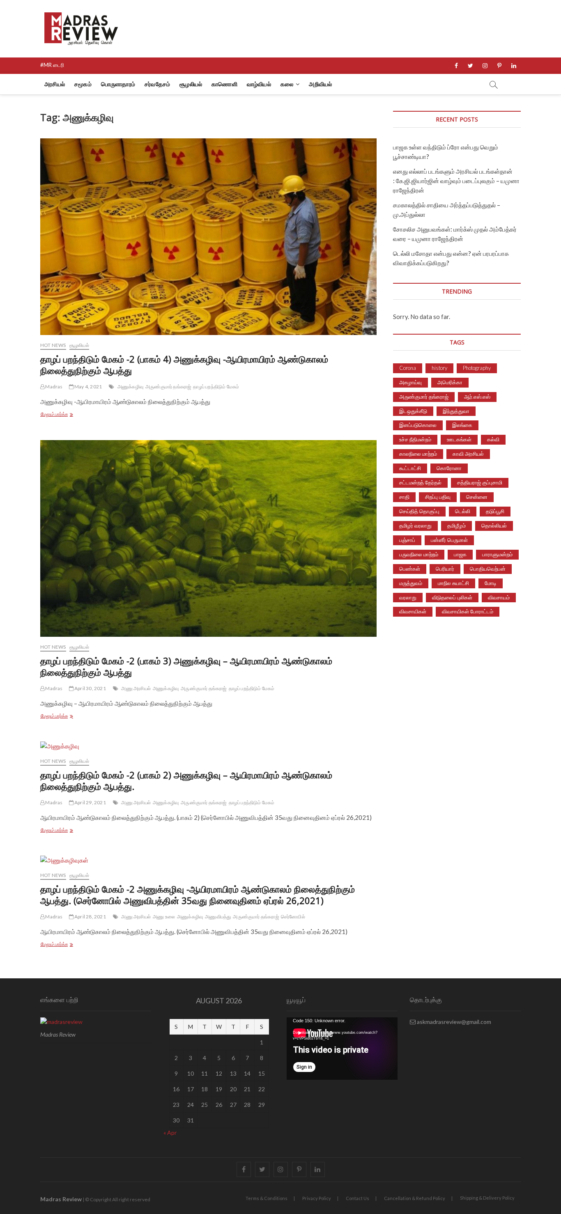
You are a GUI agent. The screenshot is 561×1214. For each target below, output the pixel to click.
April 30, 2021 (90, 688)
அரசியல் (54, 83)
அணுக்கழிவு (130, 386)
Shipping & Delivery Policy (487, 1197)
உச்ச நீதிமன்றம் (415, 439)
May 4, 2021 (88, 386)
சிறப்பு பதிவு (438, 496)
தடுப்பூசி (495, 511)
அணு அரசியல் (136, 688)
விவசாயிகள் (412, 611)
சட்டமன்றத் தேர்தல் (420, 482)
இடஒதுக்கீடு (413, 411)
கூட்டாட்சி (410, 468)
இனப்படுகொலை (418, 425)
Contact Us (357, 1198)
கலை (286, 83)
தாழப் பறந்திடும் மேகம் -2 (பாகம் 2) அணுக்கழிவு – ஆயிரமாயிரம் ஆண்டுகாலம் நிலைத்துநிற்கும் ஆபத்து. (186, 780)
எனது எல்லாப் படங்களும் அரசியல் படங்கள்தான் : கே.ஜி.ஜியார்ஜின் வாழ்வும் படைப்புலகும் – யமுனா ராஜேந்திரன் (456, 181)
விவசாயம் (499, 597)
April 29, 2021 (90, 802)
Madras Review (61, 1199)
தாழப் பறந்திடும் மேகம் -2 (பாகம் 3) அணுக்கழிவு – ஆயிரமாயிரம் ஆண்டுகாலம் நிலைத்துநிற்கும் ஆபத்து (186, 666)
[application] (342, 1048)
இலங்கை (462, 425)
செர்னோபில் (293, 916)
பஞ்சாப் (407, 540)
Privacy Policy (316, 1198)
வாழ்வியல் (259, 83)
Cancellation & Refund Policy (414, 1198)
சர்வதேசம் (157, 83)
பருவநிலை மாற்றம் (418, 554)
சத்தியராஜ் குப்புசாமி (479, 482)
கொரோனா (449, 468)
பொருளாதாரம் (118, 83)
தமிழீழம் (456, 525)
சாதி (404, 496)
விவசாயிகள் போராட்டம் (467, 611)
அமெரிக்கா (449, 382)
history (439, 368)
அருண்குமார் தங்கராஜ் (168, 386)
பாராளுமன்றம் (497, 554)
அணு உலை (164, 916)
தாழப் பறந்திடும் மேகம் (216, 386)
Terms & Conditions (266, 1198)
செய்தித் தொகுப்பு (419, 511)
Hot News (53, 345)
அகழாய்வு (410, 382)
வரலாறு (407, 597)
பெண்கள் (409, 568)
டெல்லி (462, 511)
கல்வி (493, 439)
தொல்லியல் (494, 525)
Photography (477, 368)
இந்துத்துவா (456, 411)
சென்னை (476, 496)
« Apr (170, 1132)
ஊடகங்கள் (459, 439)
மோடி (491, 583)
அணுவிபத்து (218, 916)
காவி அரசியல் (468, 453)
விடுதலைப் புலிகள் (452, 597)
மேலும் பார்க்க (70, 415)
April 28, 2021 (90, 916)
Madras (53, 386)
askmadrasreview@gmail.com (453, 1021)
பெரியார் (445, 568)
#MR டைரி (52, 65)
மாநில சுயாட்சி (453, 583)
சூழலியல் (190, 83)
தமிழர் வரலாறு (415, 525)
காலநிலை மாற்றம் (418, 453)
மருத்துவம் (410, 583)
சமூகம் (83, 83)
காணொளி (224, 83)
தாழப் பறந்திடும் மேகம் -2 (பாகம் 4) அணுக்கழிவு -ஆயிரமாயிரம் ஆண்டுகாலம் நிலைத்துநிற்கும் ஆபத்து (184, 364)
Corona (407, 368)
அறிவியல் (320, 83)
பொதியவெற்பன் (488, 568)
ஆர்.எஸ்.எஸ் (477, 396)
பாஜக (460, 554)
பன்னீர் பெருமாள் (449, 540)
